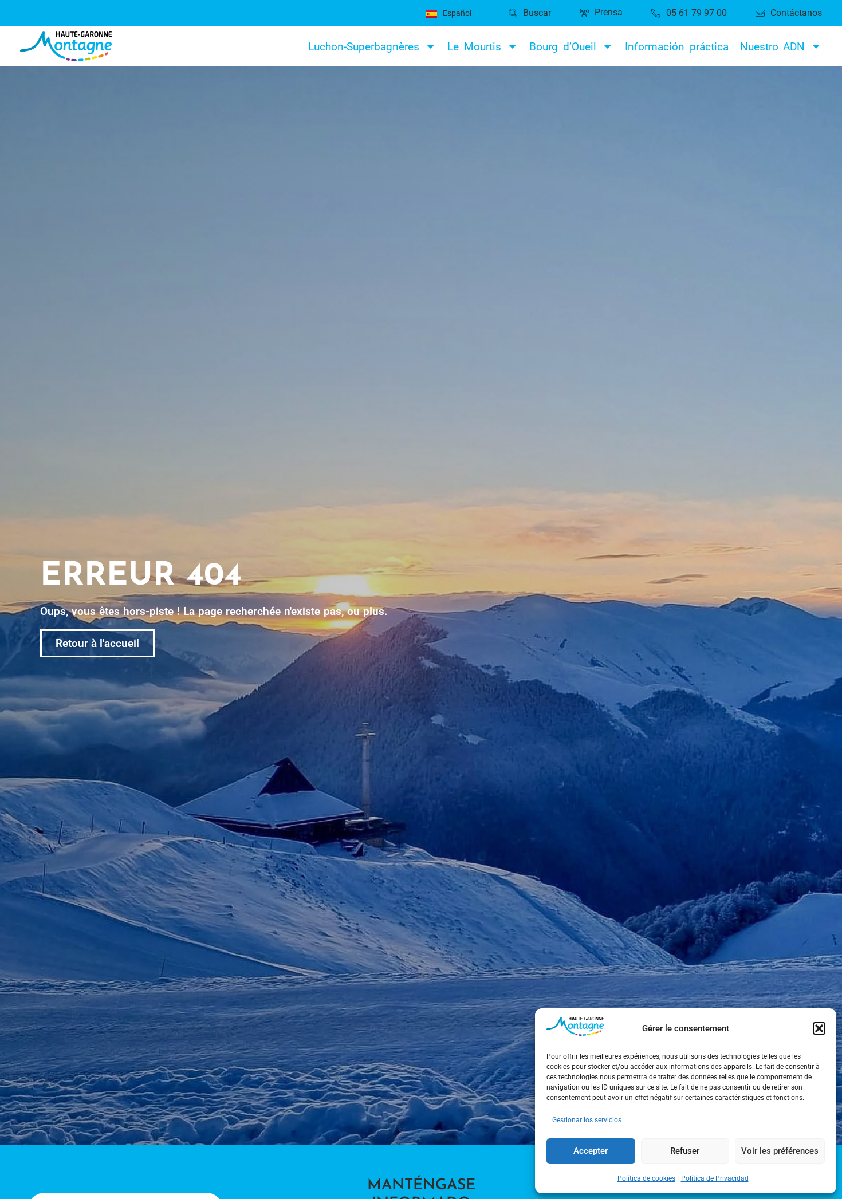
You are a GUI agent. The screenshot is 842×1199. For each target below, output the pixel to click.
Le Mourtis (474, 46)
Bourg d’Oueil (562, 46)
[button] (819, 1028)
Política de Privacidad (715, 1178)
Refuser (684, 1151)
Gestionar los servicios (586, 1120)
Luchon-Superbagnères (363, 46)
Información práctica (677, 46)
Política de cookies (646, 1178)
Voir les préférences (780, 1151)
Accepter (590, 1151)
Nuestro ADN (772, 46)
